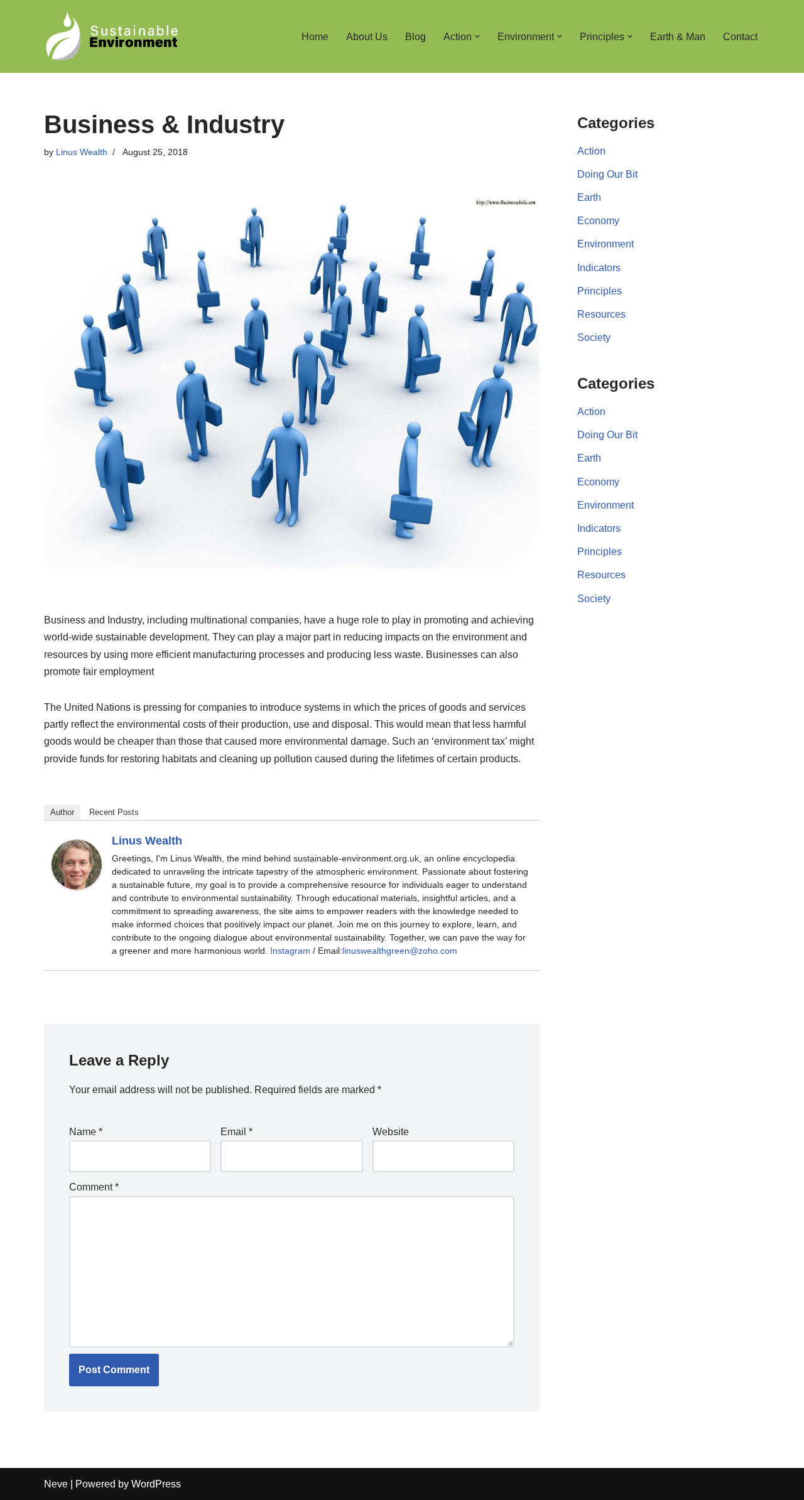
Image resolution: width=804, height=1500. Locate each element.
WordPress (156, 1484)
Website (390, 1131)
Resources (601, 314)
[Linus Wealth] (77, 886)
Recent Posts (114, 812)
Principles (599, 291)
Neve (56, 1484)
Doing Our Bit (607, 174)
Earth (589, 197)
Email (236, 1131)
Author (62, 812)
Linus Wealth (81, 152)
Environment (605, 244)
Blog (415, 36)
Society (594, 337)
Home (315, 36)
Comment (94, 1187)
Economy (598, 220)
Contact (740, 36)
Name (85, 1131)
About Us (367, 36)
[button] (477, 36)
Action (591, 151)
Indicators (599, 267)
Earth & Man (677, 36)
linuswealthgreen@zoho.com (399, 951)
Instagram (290, 951)
